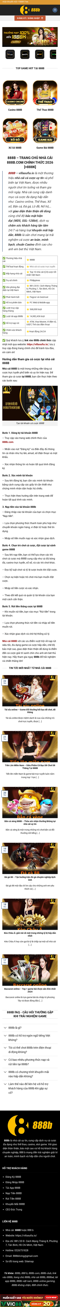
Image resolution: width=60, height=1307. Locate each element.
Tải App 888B (13, 1187)
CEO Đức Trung (14, 1209)
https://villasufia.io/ (26, 1235)
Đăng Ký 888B (13, 1176)
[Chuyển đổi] (5, 1028)
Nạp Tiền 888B (14, 1193)
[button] (54, 10)
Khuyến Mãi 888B (15, 1204)
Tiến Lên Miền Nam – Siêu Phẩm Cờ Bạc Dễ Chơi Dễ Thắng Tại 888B (30, 766)
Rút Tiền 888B (13, 1198)
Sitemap (29, 1261)
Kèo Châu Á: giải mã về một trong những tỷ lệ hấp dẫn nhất (30, 934)
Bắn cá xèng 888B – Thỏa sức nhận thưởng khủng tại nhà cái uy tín (30, 822)
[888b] (30, 10)
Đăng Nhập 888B (15, 1182)
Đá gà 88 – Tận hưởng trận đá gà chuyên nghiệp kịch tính (30, 878)
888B (11, 173)
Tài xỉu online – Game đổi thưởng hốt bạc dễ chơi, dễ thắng (30, 711)
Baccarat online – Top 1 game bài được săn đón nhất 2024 (30, 990)
